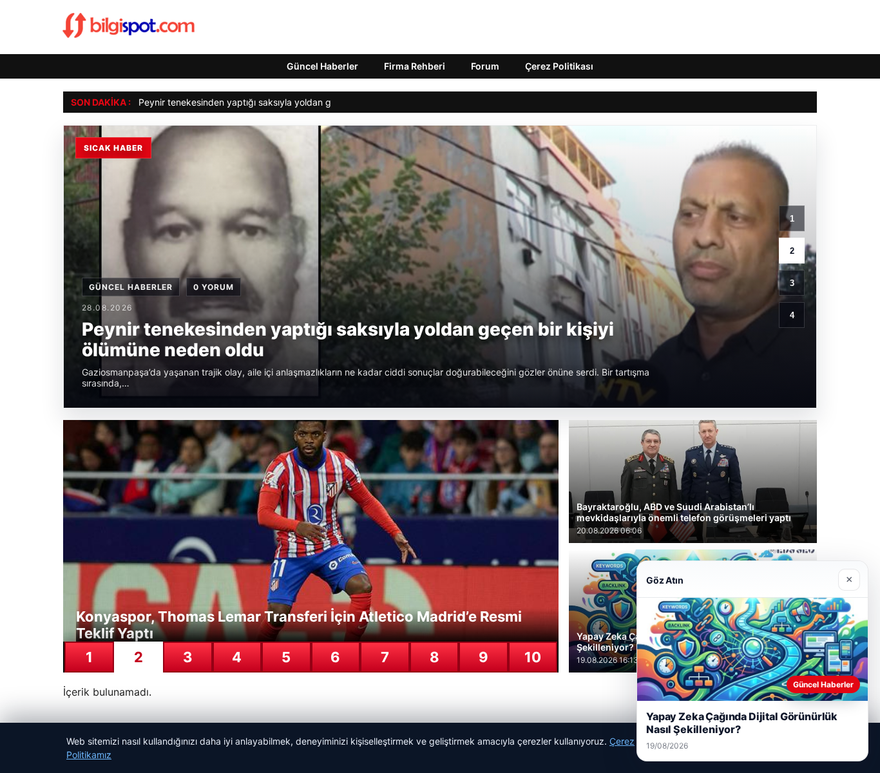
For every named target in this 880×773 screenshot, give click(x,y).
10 (532, 657)
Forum (485, 66)
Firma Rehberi (414, 66)
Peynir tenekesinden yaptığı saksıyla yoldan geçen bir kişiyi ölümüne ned (292, 102)
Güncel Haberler (322, 66)
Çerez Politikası (559, 66)
